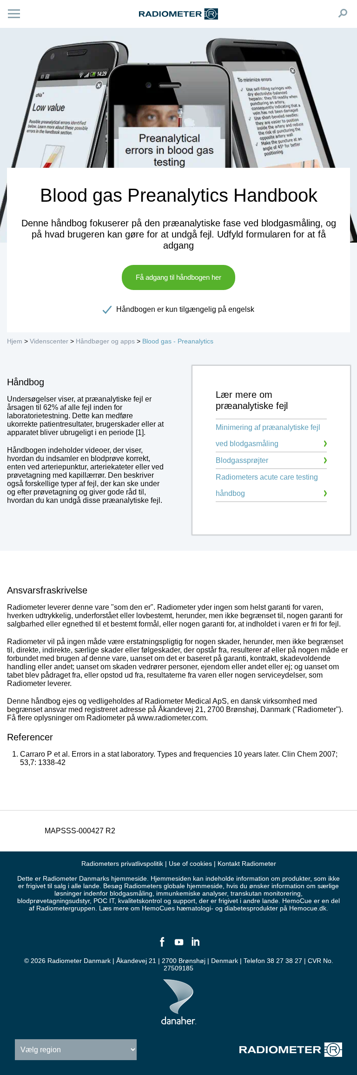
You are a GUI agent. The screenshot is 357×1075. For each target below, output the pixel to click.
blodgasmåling (131, 893)
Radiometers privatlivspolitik (122, 863)
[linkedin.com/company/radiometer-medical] (195, 946)
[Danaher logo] (178, 1020)
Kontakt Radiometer (247, 863)
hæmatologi (194, 908)
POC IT (103, 900)
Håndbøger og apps (105, 341)
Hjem (14, 341)
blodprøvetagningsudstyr (53, 900)
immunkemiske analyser (191, 893)
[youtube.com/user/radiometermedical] (178, 946)
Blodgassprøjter (242, 460)
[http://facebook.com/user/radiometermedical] (161, 946)
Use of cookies (190, 863)
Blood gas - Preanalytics (177, 341)
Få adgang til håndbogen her (178, 277)
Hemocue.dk (307, 908)
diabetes (237, 908)
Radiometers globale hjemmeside (173, 886)
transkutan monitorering (266, 893)
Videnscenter (49, 341)
